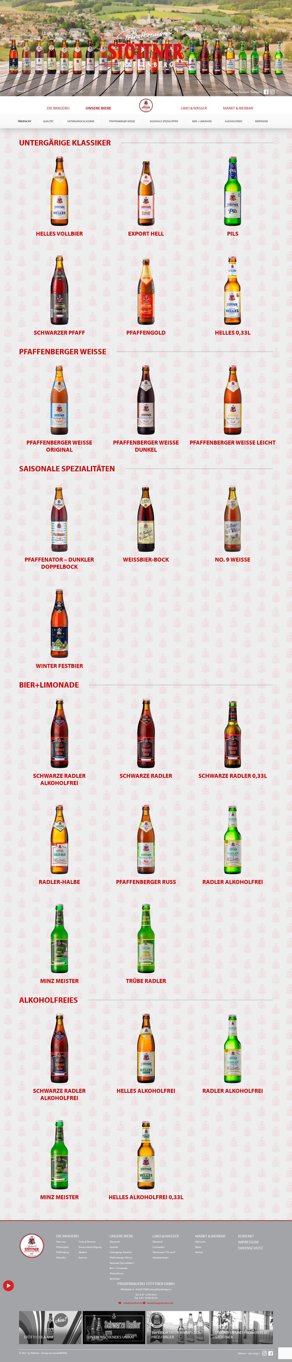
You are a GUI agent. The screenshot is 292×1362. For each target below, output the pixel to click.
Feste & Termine (87, 1241)
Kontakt (246, 1235)
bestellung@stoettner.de (160, 1302)
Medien (83, 1252)
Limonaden (159, 1247)
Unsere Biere (98, 108)
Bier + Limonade (202, 121)
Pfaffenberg (62, 1252)
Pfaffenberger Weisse (122, 121)
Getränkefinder (161, 1257)
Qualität (48, 121)
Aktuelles (113, 107)
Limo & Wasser (194, 108)
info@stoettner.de (132, 1302)
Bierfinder (261, 121)
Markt (198, 1247)
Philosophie (62, 1247)
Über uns (33, 107)
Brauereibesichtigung (90, 1247)
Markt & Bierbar (238, 108)
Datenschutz (250, 1247)
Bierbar (165, 107)
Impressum (248, 1241)
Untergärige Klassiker (80, 121)
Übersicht (24, 121)
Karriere (83, 1257)
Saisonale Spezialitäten (164, 121)
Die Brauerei (58, 108)
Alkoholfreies (233, 121)
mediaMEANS (60, 1352)
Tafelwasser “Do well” (164, 1252)
